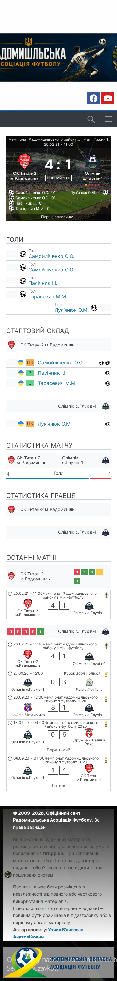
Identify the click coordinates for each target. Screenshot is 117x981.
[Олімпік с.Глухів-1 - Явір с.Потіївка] (58, 682)
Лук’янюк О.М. (72, 310)
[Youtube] (107, 98)
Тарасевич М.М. (47, 296)
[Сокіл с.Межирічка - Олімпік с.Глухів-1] (58, 706)
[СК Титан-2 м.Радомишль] (24, 169)
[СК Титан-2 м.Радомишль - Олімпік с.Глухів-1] (58, 604)
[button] (108, 119)
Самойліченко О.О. (51, 256)
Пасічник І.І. (42, 283)
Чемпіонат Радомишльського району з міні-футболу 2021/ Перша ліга (44, 139)
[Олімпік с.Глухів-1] (92, 169)
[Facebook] (93, 98)
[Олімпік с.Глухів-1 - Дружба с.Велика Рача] (58, 737)
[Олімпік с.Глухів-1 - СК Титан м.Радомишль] (58, 773)
